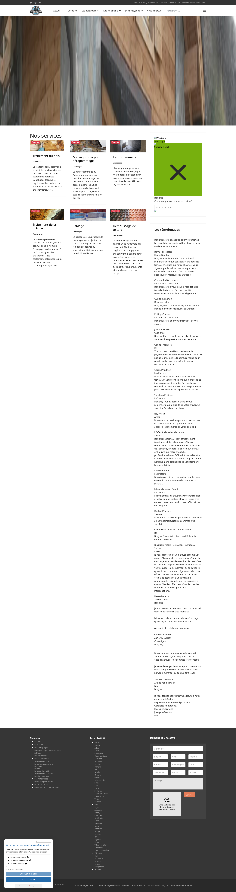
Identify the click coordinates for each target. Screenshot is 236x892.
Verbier (97, 799)
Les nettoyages (132, 11)
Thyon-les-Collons (101, 793)
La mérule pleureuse (41, 776)
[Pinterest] (35, 2)
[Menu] (204, 10)
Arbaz (97, 748)
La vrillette (38, 766)
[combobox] (182, 10)
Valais (97, 742)
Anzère (97, 745)
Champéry (99, 753)
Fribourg (98, 853)
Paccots (97, 864)
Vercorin (98, 802)
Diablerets (99, 818)
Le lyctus (37, 769)
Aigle (96, 807)
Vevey (97, 842)
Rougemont (99, 866)
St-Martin (98, 791)
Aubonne (98, 810)
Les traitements (110, 11)
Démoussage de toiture (124, 227)
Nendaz (98, 772)
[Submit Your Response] (178, 211)
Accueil (57, 11)
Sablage (78, 226)
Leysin (97, 826)
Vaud (97, 804)
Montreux (98, 829)
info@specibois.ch (169, 3)
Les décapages (89, 11)
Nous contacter (154, 11)
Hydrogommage (124, 157)
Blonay (97, 813)
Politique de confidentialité (46, 787)
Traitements (37, 161)
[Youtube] (40, 2)
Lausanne (98, 823)
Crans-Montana (101, 756)
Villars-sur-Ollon (101, 845)
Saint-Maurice (100, 780)
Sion (96, 785)
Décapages (77, 166)
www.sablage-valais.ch (109, 885)
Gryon (97, 821)
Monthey (98, 764)
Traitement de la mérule (44, 226)
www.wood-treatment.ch (133, 885)
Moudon (98, 834)
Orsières (98, 775)
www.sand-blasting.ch (158, 885)
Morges (98, 831)
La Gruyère (99, 859)
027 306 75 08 (139, 3)
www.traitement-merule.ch (183, 885)
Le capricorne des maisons (43, 764)
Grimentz (98, 759)
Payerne (98, 839)
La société (72, 11)
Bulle (96, 856)
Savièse (97, 783)
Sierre (97, 788)
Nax (96, 769)
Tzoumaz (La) (100, 796)
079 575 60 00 (153, 3)
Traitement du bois (46, 156)
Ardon (97, 751)
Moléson (98, 861)
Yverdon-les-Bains (102, 850)
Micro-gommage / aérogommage (85, 159)
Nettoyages (118, 235)
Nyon (97, 837)
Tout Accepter (29, 880)
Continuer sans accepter (43, 842)
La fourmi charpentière (42, 771)
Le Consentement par (28, 886)
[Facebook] (31, 2)
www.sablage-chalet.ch (85, 885)
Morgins (98, 767)
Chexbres (98, 815)
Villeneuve (99, 847)
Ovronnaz (98, 777)
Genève (98, 869)
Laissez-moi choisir (28, 874)
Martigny (98, 761)
